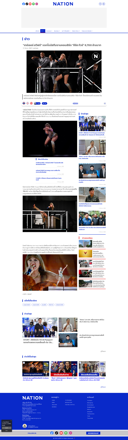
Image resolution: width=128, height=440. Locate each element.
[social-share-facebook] (23, 4)
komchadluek (90, 405)
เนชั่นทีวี (60, 438)
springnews (89, 411)
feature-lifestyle (70, 404)
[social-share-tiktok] (27, 4)
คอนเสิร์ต (44, 305)
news (53, 402)
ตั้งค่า (7, 430)
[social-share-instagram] (36, 4)
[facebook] (51, 434)
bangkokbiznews (91, 407)
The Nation (89, 400)
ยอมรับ (6, 427)
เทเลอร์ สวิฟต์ (26, 305)
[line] (65, 434)
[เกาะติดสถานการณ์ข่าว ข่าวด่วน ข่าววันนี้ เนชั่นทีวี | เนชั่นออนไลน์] (63, 4)
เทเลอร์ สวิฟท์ (36, 305)
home (53, 400)
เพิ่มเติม (3, 425)
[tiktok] (56, 434)
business (54, 407)
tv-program (68, 400)
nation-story (68, 402)
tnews (88, 416)
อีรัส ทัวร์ (51, 305)
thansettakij (90, 418)
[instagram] (70, 434)
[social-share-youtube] (30, 4)
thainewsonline (90, 413)
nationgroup (90, 402)
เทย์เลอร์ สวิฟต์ (59, 305)
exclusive (54, 404)
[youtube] (61, 434)
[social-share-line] (33, 4)
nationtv (89, 409)
